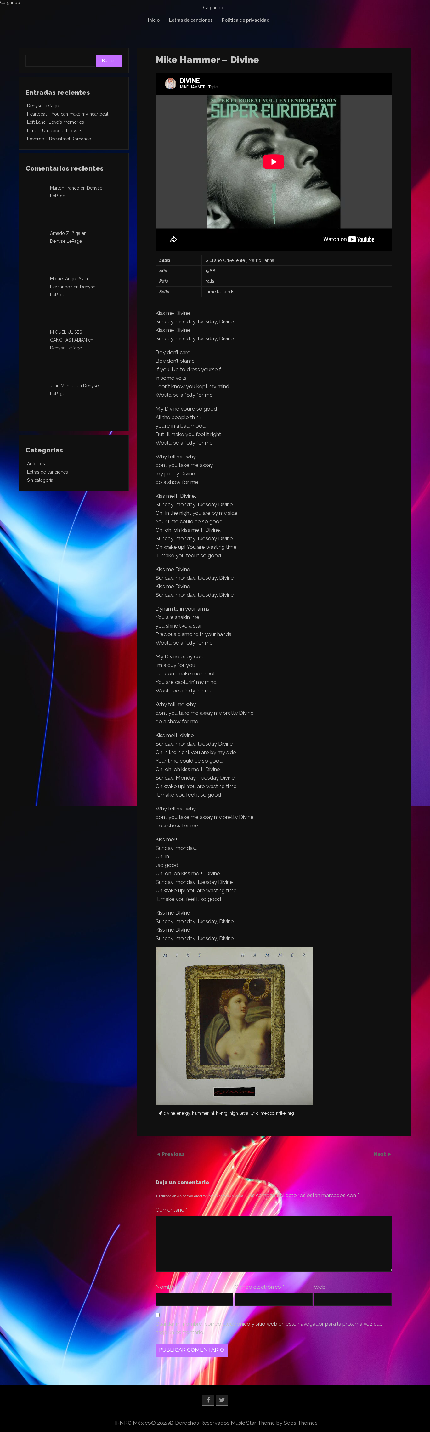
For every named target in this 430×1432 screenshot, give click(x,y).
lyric (254, 1113)
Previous (173, 1154)
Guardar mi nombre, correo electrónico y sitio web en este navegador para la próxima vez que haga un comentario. (269, 1328)
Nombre (167, 1287)
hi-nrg (222, 1113)
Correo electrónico (259, 1287)
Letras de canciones (190, 20)
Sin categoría (40, 480)
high (233, 1113)
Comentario (172, 1210)
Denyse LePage (43, 105)
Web (319, 1287)
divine (169, 1113)
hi (212, 1113)
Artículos (36, 463)
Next (381, 1154)
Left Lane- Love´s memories (55, 122)
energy (183, 1113)
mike (281, 1113)
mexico (267, 1113)
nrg (290, 1113)
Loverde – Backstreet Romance (59, 138)
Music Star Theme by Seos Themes (274, 1423)
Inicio (154, 20)
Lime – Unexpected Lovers (54, 130)
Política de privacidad (245, 20)
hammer (200, 1113)
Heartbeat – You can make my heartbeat (67, 113)
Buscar (109, 60)
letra (244, 1113)
